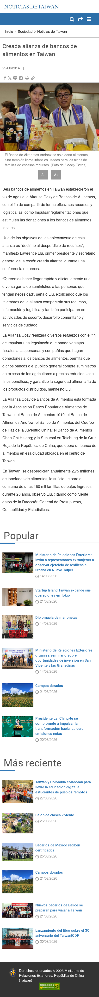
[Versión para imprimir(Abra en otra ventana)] (27, 77)
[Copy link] (32, 77)
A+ (56, 174)
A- (43, 174)
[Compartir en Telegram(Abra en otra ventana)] (21, 77)
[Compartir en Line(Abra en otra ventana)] (15, 77)
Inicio (9, 31)
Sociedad (25, 31)
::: (5, 2)
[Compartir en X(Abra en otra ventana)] (9, 77)
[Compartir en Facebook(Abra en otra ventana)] (4, 77)
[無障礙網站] (49, 985)
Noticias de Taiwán (52, 31)
